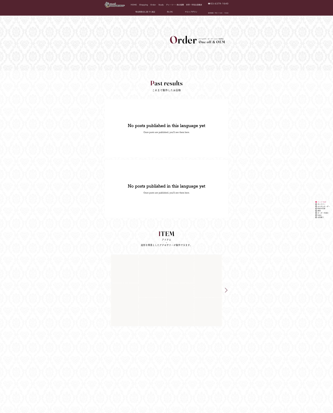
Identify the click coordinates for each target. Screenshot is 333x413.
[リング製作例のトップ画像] (125, 269)
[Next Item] (226, 290)
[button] (144, 5)
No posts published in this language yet (166, 186)
